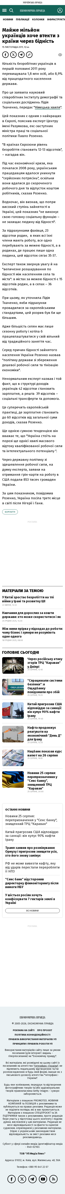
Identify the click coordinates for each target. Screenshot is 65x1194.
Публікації (22, 19)
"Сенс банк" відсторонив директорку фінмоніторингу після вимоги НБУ (31, 883)
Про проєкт (44, 1030)
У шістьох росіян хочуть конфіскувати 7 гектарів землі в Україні (30, 899)
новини (8, 19)
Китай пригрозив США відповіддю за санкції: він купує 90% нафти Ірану (44, 710)
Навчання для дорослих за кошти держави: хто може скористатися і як (31, 615)
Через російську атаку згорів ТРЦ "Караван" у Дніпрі (44, 663)
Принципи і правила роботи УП (33, 1043)
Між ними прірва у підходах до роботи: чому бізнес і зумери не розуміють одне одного (32, 632)
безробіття (10, 512)
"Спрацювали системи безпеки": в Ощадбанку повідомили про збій (44, 686)
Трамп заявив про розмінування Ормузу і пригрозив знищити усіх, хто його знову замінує (31, 852)
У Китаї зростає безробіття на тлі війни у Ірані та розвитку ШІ (28, 599)
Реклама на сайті (23, 1030)
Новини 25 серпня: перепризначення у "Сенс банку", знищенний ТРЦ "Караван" (42, 780)
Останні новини (17, 809)
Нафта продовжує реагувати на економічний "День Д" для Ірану (44, 733)
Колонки (38, 19)
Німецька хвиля (47, 107)
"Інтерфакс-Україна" (46, 1065)
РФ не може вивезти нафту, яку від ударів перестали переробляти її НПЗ (32, 867)
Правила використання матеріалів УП (32, 1039)
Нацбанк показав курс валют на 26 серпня (44, 753)
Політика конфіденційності (32, 1034)
